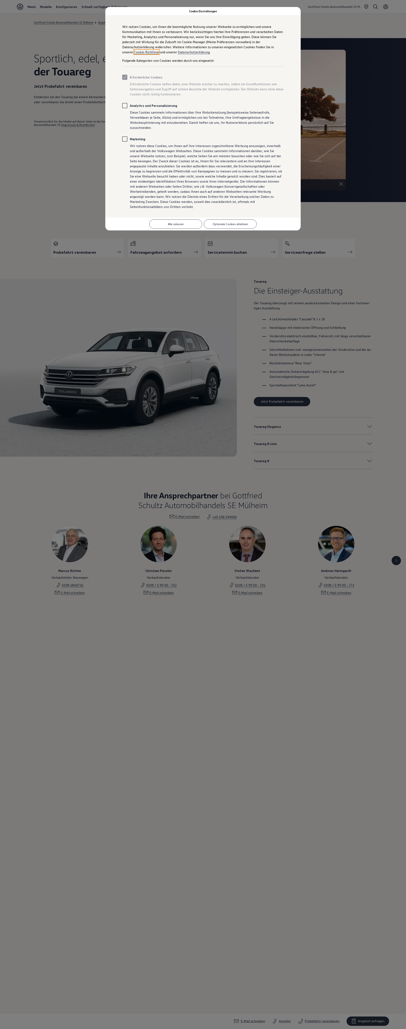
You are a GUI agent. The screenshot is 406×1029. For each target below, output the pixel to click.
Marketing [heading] (137, 139)
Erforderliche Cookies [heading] (146, 77)
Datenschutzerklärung (194, 52)
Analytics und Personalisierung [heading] (153, 105)
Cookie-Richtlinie (146, 52)
